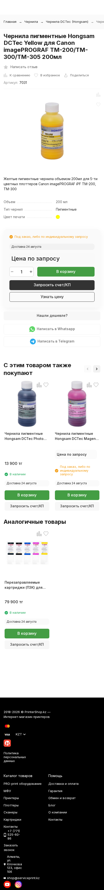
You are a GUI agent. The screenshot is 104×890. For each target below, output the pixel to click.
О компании (57, 812)
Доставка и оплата (63, 784)
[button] (87, 369)
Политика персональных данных (15, 757)
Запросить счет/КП (52, 284)
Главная (10, 22)
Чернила (31, 22)
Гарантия (55, 791)
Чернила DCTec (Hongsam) (67, 22)
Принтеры (11, 798)
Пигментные (66, 209)
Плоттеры (11, 805)
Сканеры (10, 812)
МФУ (7, 791)
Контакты (55, 819)
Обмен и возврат (61, 798)
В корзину (65, 271)
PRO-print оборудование (23, 784)
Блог (52, 805)
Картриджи (12, 819)
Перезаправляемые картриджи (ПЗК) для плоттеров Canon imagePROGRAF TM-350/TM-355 (24, 585)
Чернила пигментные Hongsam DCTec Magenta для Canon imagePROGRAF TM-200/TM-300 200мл (77, 436)
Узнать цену (52, 296)
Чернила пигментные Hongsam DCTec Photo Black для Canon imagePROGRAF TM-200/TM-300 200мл (24, 436)
